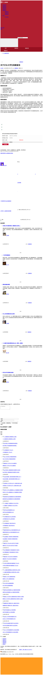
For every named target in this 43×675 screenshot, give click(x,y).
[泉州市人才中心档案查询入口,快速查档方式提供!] (13, 490)
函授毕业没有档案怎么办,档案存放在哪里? (11, 592)
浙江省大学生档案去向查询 (8, 372)
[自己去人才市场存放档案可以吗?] (10, 616)
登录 (1, 27)
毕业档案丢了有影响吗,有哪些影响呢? (10, 538)
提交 (1, 424)
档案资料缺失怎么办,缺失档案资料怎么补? (11, 532)
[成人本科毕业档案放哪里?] (8, 583)
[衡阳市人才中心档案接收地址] (9, 576)
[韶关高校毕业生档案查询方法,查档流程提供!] (12, 496)
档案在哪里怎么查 (4, 153)
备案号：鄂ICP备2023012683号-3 (25, 649)
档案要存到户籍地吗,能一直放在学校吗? (11, 605)
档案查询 (16, 48)
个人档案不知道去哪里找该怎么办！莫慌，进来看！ (13, 343)
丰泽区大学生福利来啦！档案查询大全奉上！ (12, 225)
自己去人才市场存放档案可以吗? (9, 618)
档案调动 (7, 14)
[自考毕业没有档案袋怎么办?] (9, 510)
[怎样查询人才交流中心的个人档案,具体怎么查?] (12, 483)
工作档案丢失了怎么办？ (8, 452)
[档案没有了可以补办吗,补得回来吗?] (10, 556)
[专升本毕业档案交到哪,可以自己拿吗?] (11, 623)
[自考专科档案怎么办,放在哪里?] (9, 609)
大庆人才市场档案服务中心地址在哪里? (10, 632)
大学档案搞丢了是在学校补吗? (9, 525)
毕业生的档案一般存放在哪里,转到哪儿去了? (11, 478)
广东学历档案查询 (6, 255)
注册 (3, 27)
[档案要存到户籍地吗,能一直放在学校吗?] (11, 603)
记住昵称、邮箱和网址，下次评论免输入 (10, 423)
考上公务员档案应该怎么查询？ (9, 313)
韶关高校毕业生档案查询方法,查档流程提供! (11, 498)
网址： (1, 421)
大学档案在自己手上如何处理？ (9, 518)
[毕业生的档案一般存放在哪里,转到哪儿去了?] (12, 476)
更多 (3, 15)
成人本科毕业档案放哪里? (8, 585)
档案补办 (4, 6)
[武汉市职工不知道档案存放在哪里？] (10, 443)
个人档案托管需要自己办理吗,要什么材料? (11, 572)
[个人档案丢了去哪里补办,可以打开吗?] (11, 503)
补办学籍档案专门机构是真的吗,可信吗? (11, 552)
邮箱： (2, 420)
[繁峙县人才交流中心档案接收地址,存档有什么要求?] (13, 596)
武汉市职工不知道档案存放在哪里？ (10, 445)
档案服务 (4, 10)
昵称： (2, 418)
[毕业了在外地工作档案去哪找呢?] (10, 456)
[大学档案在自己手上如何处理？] (9, 516)
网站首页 (4, 4)
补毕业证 (7, 16)
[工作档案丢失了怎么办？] (8, 450)
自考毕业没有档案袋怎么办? (8, 512)
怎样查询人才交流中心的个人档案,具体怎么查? (12, 485)
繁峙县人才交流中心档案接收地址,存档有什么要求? (13, 598)
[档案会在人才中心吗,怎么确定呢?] (10, 463)
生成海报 (19, 182)
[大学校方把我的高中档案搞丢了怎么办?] (11, 563)
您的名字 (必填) (5, 135)
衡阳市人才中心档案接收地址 (8, 578)
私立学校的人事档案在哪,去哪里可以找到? (11, 472)
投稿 (1, 29)
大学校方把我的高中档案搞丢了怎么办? (10, 565)
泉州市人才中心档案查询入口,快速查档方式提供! (12, 492)
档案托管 (4, 7)
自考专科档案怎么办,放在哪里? (9, 612)
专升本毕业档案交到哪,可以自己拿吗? (10, 625)
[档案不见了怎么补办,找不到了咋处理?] (11, 543)
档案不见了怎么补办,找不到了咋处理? (10, 545)
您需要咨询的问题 (5, 142)
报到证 (4, 644)
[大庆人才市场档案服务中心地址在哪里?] (11, 629)
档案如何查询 (10, 153)
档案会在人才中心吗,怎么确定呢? (9, 465)
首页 (6, 48)
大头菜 (1, 68)
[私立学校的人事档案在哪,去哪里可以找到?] (11, 470)
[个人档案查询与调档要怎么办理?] (10, 436)
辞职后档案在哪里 (6, 284)
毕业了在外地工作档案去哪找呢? (9, 458)
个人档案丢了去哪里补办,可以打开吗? (10, 505)
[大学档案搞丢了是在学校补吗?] (9, 523)
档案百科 (4, 8)
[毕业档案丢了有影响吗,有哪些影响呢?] (11, 536)
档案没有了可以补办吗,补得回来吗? (10, 558)
